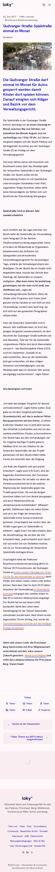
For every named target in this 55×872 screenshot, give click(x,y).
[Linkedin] (27, 852)
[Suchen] (44, 4)
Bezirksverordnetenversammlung (21, 20)
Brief (40, 868)
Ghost (32, 868)
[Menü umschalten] (49, 4)
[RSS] (32, 852)
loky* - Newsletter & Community (31, 865)
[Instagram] (23, 852)
